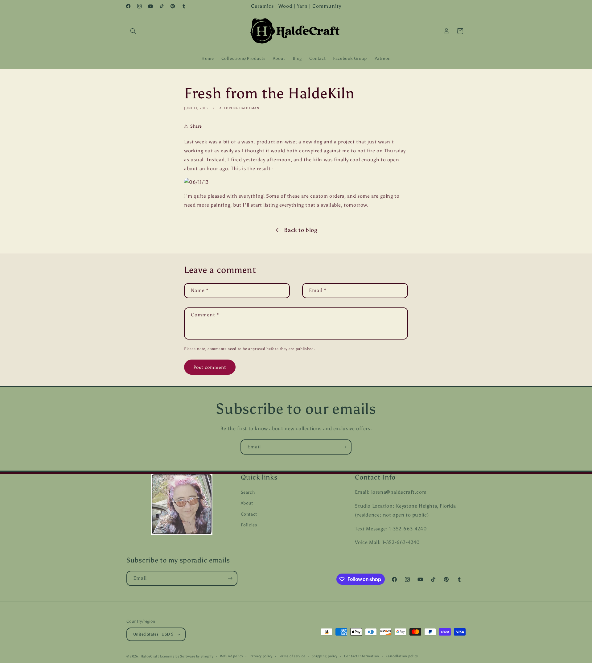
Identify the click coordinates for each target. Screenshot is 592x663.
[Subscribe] (344, 447)
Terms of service (292, 656)
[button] (133, 31)
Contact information (361, 656)
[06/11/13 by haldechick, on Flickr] (196, 182)
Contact (249, 514)
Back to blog (300, 230)
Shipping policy (325, 656)
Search (248, 492)
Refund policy (231, 656)
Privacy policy (261, 656)
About (247, 503)
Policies (249, 525)
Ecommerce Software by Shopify (186, 656)
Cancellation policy (402, 656)
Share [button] (196, 126)
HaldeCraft (150, 656)
